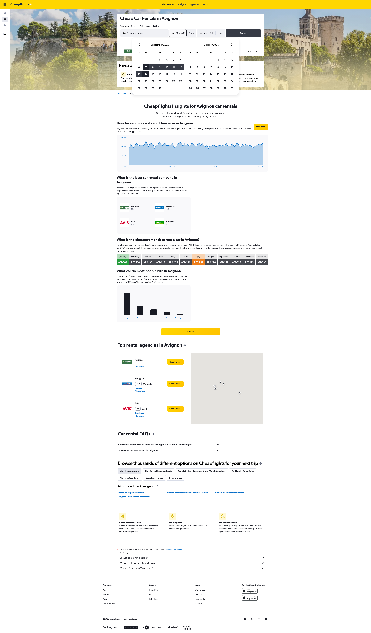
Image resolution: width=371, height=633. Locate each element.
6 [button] (139, 67)
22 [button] (152, 81)
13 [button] (139, 74)
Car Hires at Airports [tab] (129, 471)
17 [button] (167, 74)
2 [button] (160, 60)
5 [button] (180, 60)
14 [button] (146, 74)
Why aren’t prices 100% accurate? (136, 568)
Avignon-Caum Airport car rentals (134, 496)
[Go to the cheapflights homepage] (21, 4)
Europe (126, 93)
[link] (261, 127)
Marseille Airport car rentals (131, 492)
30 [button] (159, 88)
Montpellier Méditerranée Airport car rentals (187, 492)
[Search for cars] (5, 19)
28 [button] (145, 88)
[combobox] (128, 26)
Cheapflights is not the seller (133, 557)
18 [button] (174, 74)
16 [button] (160, 74)
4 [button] (173, 60)
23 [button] (159, 81)
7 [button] (146, 67)
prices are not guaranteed (175, 549)
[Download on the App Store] (250, 598)
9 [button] (160, 67)
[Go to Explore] (5, 25)
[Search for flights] (5, 13)
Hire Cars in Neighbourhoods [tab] (158, 471)
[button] (5, 4)
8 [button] (153, 67)
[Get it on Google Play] (250, 591)
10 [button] (167, 67)
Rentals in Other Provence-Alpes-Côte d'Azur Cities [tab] (201, 471)
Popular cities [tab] (175, 478)
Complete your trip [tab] (154, 478)
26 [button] (180, 81)
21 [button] (146, 81)
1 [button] (152, 60)
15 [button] (153, 74)
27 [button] (139, 88)
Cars (118, 93)
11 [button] (174, 67)
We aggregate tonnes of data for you (137, 563)
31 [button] (232, 88)
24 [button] (166, 81)
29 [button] (152, 88)
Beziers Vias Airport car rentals (229, 492)
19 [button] (181, 74)
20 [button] (139, 81)
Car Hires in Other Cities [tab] (243, 471)
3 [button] (167, 60)
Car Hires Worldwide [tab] (130, 478)
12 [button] (181, 67)
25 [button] (173, 81)
